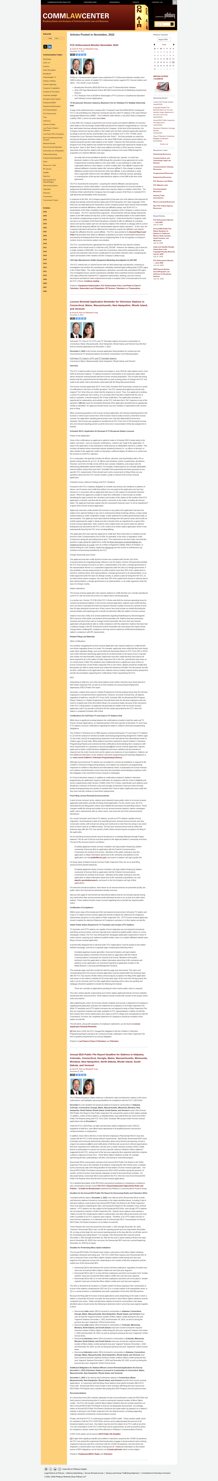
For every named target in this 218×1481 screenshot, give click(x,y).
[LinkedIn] (49, 47)
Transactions (134, 288)
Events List (164, 144)
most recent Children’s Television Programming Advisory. (97, 758)
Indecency (47, 121)
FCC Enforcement (108, 286)
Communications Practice (59, 2)
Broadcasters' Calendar (160, 77)
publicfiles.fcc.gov (99, 858)
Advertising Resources (162, 154)
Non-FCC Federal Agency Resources (163, 207)
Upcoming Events (160, 98)
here (103, 118)
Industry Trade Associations (159, 197)
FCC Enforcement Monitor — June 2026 (163, 262)
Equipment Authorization (89, 286)
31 (167, 52)
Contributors (90, 2)
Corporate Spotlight (50, 95)
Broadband (47, 74)
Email (50, 38)
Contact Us (157, 2)
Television (120, 288)
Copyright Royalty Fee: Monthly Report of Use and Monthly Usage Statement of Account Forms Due (163, 111)
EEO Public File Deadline (109, 1434)
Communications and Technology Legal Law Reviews (162, 160)
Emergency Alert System (52, 99)
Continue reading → (93, 281)
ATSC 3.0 (46, 63)
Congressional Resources (163, 173)
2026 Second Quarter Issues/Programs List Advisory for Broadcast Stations (162, 272)
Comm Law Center (76, 17)
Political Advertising (50, 154)
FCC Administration (50, 110)
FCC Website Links (160, 185)
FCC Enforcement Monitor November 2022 (94, 45)
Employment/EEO (86, 1454)
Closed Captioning (49, 84)
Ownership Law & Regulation (92, 288)
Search (172, 24)
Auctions (46, 66)
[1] (111, 747)
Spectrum (46, 176)
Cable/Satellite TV (49, 77)
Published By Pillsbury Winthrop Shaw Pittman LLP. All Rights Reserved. (165, 17)
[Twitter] (45, 47)
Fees (119, 286)
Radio (97, 1454)
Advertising (47, 59)
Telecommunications (50, 185)
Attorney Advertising (74, 1473)
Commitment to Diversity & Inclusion (156, 1473)
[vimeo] (46, 1469)
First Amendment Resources (159, 190)
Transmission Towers (50, 200)
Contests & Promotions (51, 92)
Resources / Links (49, 165)
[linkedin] (55, 1469)
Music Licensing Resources (164, 202)
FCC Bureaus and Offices (163, 181)
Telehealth (47, 189)
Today (164, 44)
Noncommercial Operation (52, 147)
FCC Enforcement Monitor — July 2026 (163, 221)
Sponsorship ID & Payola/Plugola (49, 181)
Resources (115, 2)
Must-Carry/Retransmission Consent (53, 139)
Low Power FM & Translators (53, 134)
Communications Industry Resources (163, 168)
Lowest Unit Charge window (163, 102)
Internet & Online (49, 124)
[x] (50, 1469)
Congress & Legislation (51, 88)
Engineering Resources (162, 177)
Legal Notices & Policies (54, 1473)
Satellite (46, 172)
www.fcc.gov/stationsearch (86, 880)
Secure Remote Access (94, 1473)
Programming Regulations (52, 158)
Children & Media (49, 81)
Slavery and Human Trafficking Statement (122, 1473)
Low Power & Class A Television (92, 1041)
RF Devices (110, 288)
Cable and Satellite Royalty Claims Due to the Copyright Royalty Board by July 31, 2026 (164, 250)
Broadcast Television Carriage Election (164, 129)
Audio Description (49, 70)
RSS (57, 38)
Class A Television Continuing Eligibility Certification (163, 137)
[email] (59, 1469)
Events (136, 2)
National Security (49, 143)
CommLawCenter (114, 1449)
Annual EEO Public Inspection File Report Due (164, 121)
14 (167, 59)
